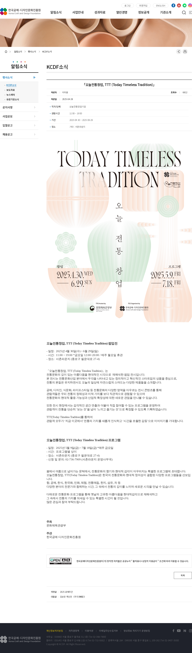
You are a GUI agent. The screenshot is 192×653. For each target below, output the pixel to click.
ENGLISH (160, 5)
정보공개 (143, 12)
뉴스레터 (10, 94)
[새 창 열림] (173, 630)
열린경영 (121, 12)
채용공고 (7, 134)
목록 (183, 575)
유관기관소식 (12, 99)
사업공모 (7, 116)
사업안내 (77, 12)
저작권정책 (74, 630)
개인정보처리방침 (54, 630)
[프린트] (185, 51)
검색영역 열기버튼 (184, 12)
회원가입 (143, 5)
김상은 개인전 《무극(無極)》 (73, 596)
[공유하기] (178, 51)
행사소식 (7, 77)
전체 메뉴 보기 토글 (190, 12)
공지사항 (7, 107)
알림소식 (56, 12)
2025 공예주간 (66, 591)
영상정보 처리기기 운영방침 (137, 630)
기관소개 (165, 12)
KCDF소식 (11, 85)
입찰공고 (7, 125)
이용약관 (89, 630)
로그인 (127, 5)
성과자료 (99, 12)
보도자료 (10, 89)
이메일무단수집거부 (108, 630)
